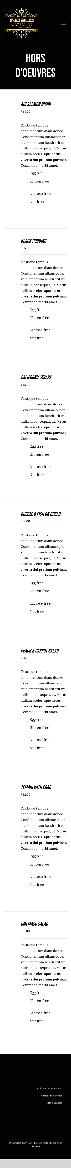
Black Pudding (33, 241)
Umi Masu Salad (34, 924)
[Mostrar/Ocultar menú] (63, 23)
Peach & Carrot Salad (39, 651)
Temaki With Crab (36, 787)
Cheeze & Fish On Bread (40, 514)
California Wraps (36, 377)
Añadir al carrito (11, 107)
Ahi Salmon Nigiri (35, 104)
